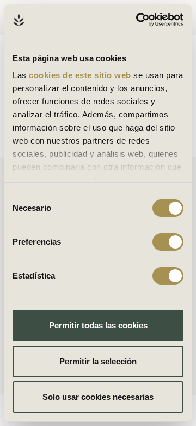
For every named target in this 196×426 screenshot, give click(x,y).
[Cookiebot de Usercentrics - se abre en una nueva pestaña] (138, 20)
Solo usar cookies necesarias (98, 396)
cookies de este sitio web (81, 75)
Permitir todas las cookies (98, 325)
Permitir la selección (98, 361)
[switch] (167, 242)
